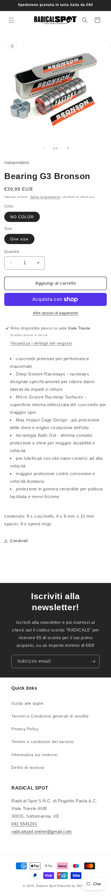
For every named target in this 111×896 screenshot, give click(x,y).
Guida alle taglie (27, 703)
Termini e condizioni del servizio (42, 741)
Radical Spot (46, 885)
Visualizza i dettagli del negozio (41, 343)
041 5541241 (24, 823)
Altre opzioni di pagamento (55, 313)
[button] (11, 20)
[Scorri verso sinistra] (43, 148)
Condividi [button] (19, 540)
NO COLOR (22, 217)
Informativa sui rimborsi (34, 754)
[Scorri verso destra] (68, 148)
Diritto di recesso (28, 767)
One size (19, 239)
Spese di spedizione (45, 196)
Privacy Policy (24, 729)
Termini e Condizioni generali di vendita (50, 716)
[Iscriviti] (93, 661)
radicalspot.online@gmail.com (41, 831)
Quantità (11, 251)
